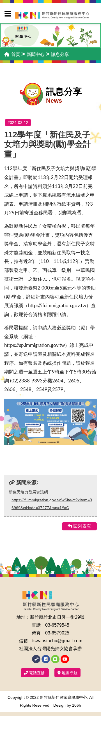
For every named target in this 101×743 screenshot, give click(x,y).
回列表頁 (81, 526)
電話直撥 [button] (37, 673)
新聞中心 (36, 54)
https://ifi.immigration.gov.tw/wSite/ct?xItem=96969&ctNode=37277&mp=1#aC (52, 504)
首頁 (15, 54)
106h (76, 705)
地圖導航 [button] (69, 673)
